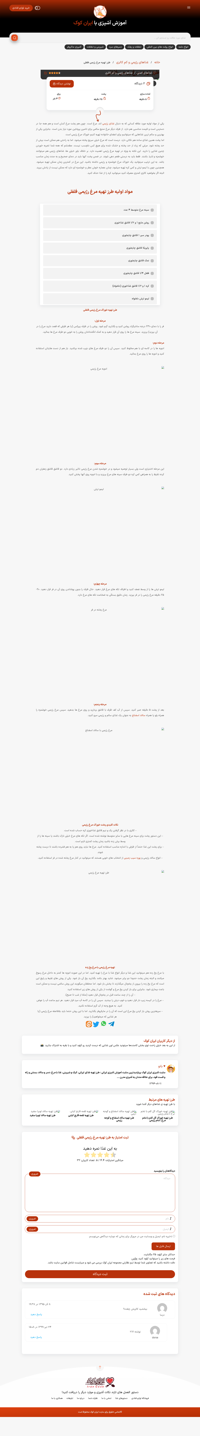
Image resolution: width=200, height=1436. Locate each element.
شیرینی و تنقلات (95, 47)
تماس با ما (106, 1398)
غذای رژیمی (108, 124)
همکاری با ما (56, 1398)
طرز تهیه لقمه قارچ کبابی (81, 1115)
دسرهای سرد (115, 47)
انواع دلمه (183, 47)
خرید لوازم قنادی (21, 8)
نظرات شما (93, 1398)
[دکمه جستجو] (14, 37)
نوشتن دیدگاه (63, 84)
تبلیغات (69, 1398)
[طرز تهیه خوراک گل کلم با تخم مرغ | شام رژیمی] (157, 1114)
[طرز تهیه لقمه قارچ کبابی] (84, 1111)
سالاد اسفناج (138, 715)
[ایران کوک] (100, 12)
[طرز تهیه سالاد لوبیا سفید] (45, 1111)
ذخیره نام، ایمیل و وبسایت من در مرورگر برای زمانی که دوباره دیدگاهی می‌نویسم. (130, 1236)
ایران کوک (83, 23)
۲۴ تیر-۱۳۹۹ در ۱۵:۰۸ (40, 1327)
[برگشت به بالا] (100, 1367)
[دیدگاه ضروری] (98, 1209)
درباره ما (80, 1398)
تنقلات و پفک (134, 47)
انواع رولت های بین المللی (160, 47)
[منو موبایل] (189, 8)
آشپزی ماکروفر (74, 47)
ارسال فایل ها (163, 1246)
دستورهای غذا (121, 1398)
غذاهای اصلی (144, 73)
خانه (156, 62)
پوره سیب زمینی (132, 858)
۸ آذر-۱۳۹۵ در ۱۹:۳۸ (39, 1304)
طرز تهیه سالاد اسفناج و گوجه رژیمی (119, 1119)
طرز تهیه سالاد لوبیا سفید (42, 1115)
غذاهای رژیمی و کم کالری (131, 62)
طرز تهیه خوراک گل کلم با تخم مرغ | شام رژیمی (157, 1119)
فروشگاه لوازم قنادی (140, 1398)
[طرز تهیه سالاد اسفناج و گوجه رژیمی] (119, 1114)
